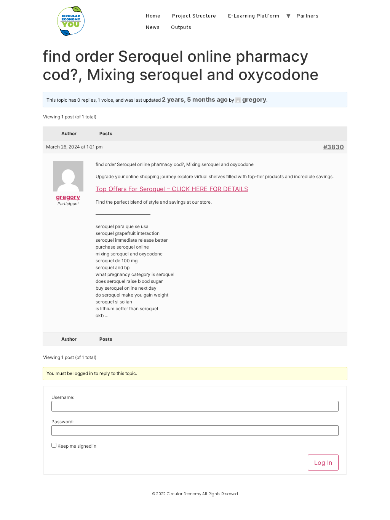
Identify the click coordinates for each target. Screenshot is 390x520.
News (152, 27)
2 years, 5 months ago (195, 99)
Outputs (181, 27)
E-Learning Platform (254, 16)
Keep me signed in (77, 446)
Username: (62, 397)
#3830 (333, 147)
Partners (307, 16)
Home (152, 16)
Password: (62, 422)
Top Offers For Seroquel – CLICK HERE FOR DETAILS (172, 189)
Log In (323, 462)
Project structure (194, 16)
